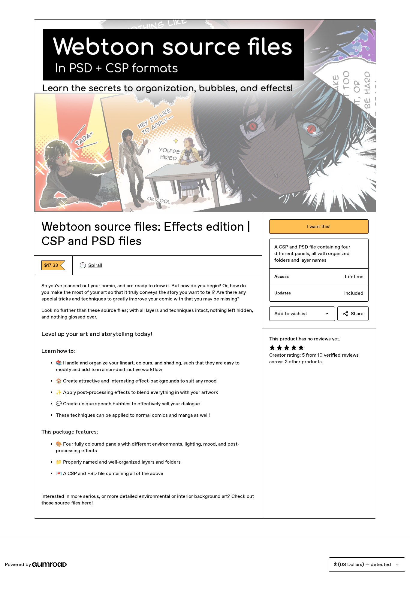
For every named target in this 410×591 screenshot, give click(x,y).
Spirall (95, 265)
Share (357, 313)
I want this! (318, 226)
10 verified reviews (338, 355)
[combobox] (302, 313)
